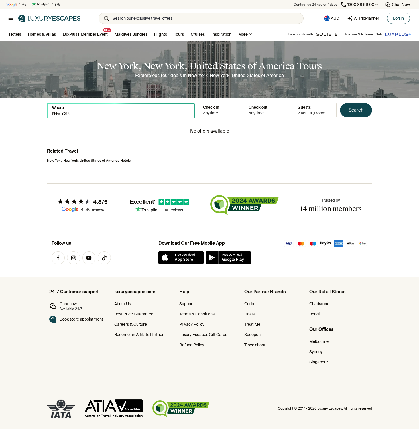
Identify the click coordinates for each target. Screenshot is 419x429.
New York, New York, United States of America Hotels (89, 160)
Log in (398, 18)
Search (356, 110)
